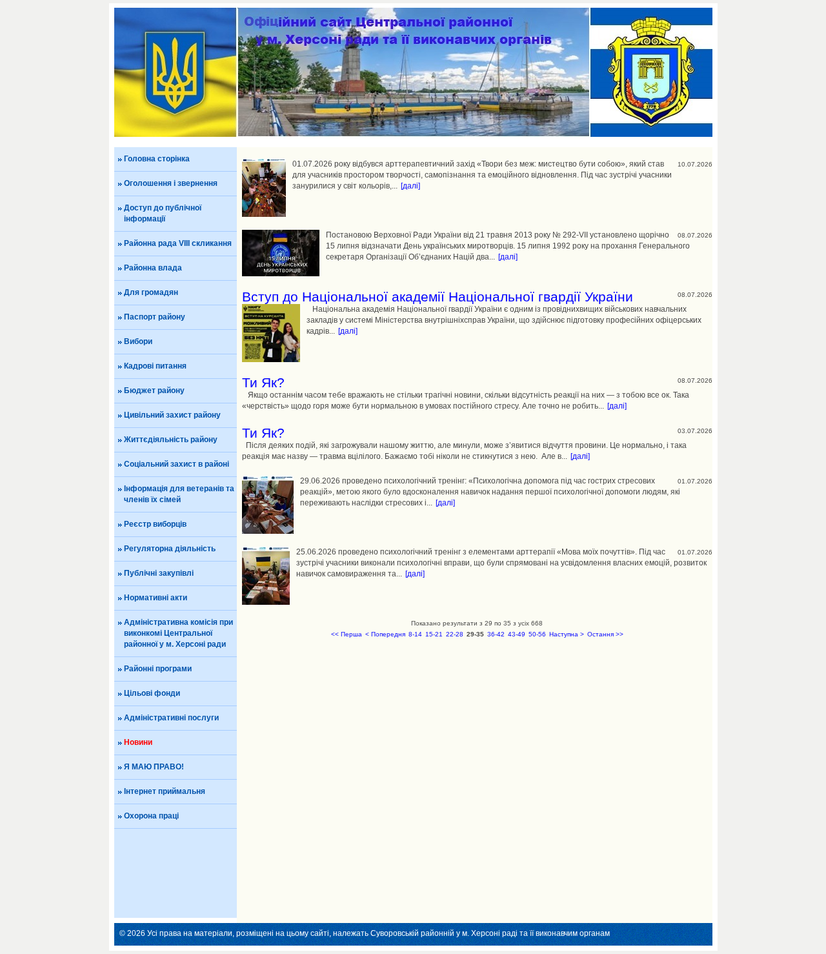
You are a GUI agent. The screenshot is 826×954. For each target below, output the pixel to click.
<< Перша (346, 634)
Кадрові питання (155, 365)
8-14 (415, 634)
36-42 (496, 634)
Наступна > (566, 634)
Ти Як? (263, 382)
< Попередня (385, 634)
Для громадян (151, 292)
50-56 (537, 634)
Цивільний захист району (172, 415)
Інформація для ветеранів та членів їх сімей (179, 494)
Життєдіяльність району (170, 439)
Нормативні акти (155, 597)
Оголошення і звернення (170, 183)
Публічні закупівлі (159, 573)
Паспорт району (154, 316)
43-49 (516, 634)
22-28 (454, 634)
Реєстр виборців (155, 524)
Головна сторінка (157, 158)
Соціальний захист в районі (176, 464)
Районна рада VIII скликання (178, 243)
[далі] (410, 185)
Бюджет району (154, 390)
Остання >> (605, 634)
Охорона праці (151, 815)
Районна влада (153, 267)
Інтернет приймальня (164, 791)
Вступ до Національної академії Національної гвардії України (437, 296)
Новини (138, 742)
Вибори (138, 341)
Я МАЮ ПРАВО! (154, 766)
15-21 (434, 634)
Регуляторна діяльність (170, 548)
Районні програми (158, 668)
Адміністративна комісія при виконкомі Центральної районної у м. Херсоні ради (178, 633)
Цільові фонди (152, 693)
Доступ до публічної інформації (162, 213)
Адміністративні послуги (171, 717)
